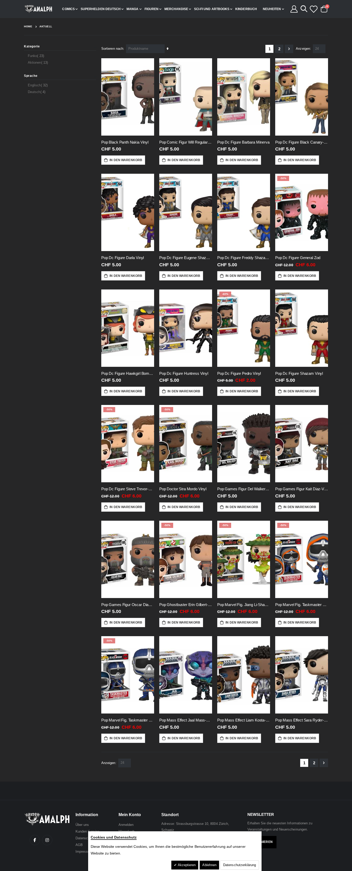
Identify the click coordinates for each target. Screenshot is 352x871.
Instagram (47, 840)
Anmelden (126, 825)
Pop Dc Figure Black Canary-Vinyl (301, 142)
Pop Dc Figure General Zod (297, 257)
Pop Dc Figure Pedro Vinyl (239, 373)
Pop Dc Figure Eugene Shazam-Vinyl (185, 257)
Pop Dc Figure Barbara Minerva (243, 142)
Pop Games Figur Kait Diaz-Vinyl (301, 489)
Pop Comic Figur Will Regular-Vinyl (185, 142)
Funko (36, 56)
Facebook (35, 840)
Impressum (84, 851)
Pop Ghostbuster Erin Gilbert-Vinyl (185, 604)
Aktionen (38, 62)
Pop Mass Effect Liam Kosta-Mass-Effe (243, 720)
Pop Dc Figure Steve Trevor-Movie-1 (127, 489)
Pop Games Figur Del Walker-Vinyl (243, 489)
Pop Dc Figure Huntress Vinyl (183, 373)
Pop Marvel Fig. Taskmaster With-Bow (127, 720)
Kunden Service (87, 831)
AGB (79, 845)
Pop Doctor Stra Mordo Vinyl (182, 489)
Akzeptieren (186, 865)
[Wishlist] (313, 9)
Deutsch (37, 92)
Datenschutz (85, 838)
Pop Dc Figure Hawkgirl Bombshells (127, 373)
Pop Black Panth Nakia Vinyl (124, 142)
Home (28, 26)
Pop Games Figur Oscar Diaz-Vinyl (127, 604)
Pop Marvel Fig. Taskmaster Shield (301, 604)
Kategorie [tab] (32, 46)
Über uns (82, 825)
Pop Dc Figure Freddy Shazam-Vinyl (243, 257)
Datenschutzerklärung (239, 865)
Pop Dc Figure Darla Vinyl (122, 257)
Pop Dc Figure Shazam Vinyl (299, 373)
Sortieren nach (112, 49)
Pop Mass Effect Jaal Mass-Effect (185, 720)
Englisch (38, 85)
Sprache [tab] (30, 76)
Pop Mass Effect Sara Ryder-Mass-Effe (301, 720)
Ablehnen (209, 865)
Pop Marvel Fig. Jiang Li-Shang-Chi (243, 604)
